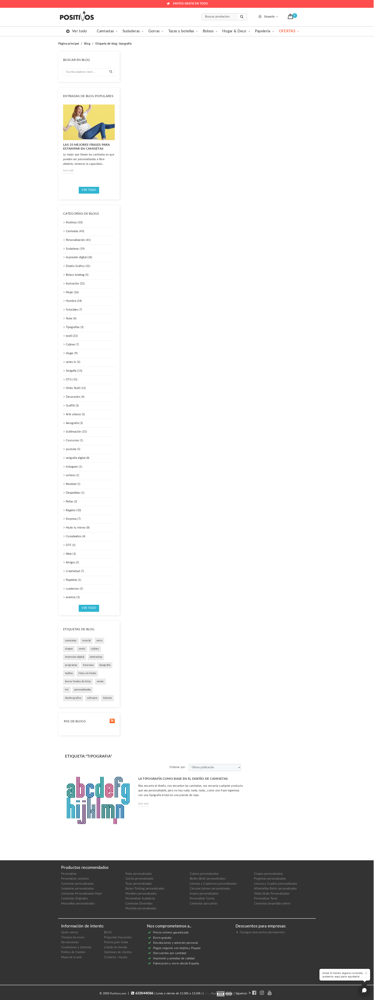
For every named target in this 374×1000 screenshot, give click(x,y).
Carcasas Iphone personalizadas (210, 888)
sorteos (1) (72, 475)
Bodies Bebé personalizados (207, 878)
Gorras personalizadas (139, 878)
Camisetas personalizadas (77, 883)
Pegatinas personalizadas (270, 878)
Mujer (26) (72, 292)
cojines (95, 649)
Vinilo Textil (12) (76, 388)
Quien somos (69, 932)
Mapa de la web (71, 957)
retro (99, 640)
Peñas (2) (71, 501)
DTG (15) (71, 379)
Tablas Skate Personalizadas (271, 893)
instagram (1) (74, 466)
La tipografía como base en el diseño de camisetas (183, 778)
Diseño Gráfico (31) (78, 266)
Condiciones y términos (76, 947)
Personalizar (69, 873)
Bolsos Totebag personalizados (144, 888)
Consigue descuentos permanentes (262, 932)
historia (107, 698)
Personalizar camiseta (75, 878)
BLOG (108, 932)
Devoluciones (70, 942)
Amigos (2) (72, 562)
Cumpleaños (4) (75, 536)
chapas (69, 649)
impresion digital (74, 657)
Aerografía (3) (74, 423)
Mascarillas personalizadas (77, 903)
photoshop (96, 657)
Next (116, 144)
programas (71, 665)
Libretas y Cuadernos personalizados (213, 883)
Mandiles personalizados (141, 893)
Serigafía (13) (74, 371)
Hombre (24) (74, 301)
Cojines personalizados (204, 873)
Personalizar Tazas (265, 898)
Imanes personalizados (204, 893)
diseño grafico (73, 698)
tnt (67, 689)
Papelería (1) (73, 580)
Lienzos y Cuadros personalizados (275, 883)
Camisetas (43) (75, 231)
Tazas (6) (71, 318)
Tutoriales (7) (74, 309)
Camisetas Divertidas (138, 903)
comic (82, 649)
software (92, 698)
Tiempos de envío (72, 937)
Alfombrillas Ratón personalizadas (275, 888)
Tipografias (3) (75, 327)
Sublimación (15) (76, 431)
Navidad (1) (73, 484)
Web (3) (71, 554)
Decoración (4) (75, 397)
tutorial (86, 640)
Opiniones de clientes (118, 952)
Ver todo (89, 190)
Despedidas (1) (75, 493)
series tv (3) (73, 362)
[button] (290, 16)
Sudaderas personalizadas (77, 888)
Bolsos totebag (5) (77, 275)
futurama (88, 665)
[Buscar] (242, 17)
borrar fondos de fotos (78, 681)
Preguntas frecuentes (118, 937)
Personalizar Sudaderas (140, 898)
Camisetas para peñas (203, 903)
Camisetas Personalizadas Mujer (81, 893)
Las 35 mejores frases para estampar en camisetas (86, 146)
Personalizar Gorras (202, 898)
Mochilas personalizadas (140, 908)
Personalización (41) (78, 240)
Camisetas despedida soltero (272, 903)
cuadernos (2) (74, 588)
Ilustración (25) (75, 283)
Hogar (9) (72, 353)
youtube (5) (73, 449)
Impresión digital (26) (79, 257)
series (100, 681)
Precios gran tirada (116, 942)
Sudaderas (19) (75, 249)
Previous (61, 144)
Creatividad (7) (75, 571)
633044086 (144, 993)
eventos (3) (73, 597)
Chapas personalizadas (268, 873)
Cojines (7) (72, 344)
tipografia (104, 665)
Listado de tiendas (115, 947)
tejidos (69, 673)
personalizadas (82, 689)
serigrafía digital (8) (78, 458)
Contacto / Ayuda (115, 957)
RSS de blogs (74, 721)
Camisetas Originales (74, 898)
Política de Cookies (73, 952)
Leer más (68, 170)
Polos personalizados (138, 873)
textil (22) (72, 336)
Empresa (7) (73, 519)
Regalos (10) (73, 510)
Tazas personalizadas (138, 883)
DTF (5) (70, 545)
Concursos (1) (74, 440)
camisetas (71, 640)
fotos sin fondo (87, 673)
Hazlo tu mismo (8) (78, 527)
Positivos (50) (74, 222)
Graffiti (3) (72, 405)
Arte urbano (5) (75, 414)
